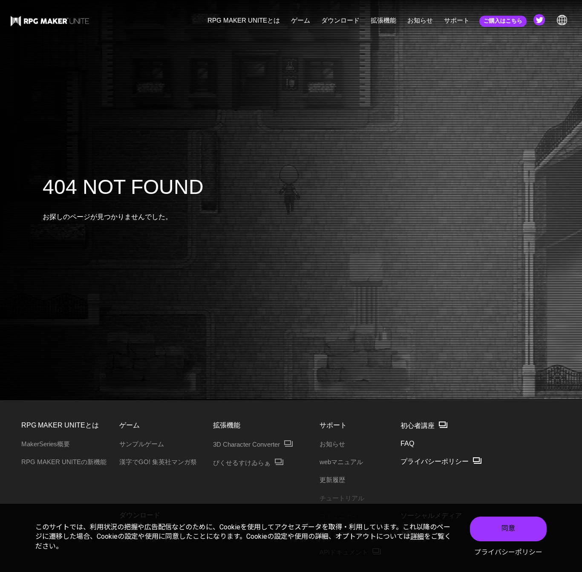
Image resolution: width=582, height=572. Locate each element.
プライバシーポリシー (508, 552)
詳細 (417, 536)
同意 (508, 528)
